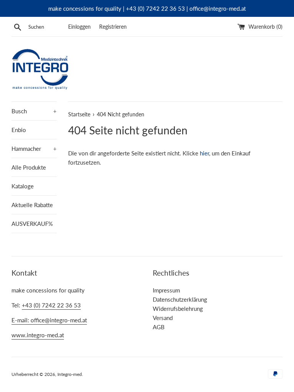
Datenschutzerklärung (180, 299)
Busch (34, 111)
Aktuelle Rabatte (32, 204)
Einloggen (79, 27)
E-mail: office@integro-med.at (49, 320)
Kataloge (22, 186)
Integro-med (69, 374)
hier (204, 153)
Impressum (166, 290)
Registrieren (113, 27)
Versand (163, 317)
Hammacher (34, 148)
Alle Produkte (28, 167)
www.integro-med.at (37, 335)
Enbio (18, 129)
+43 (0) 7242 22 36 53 (51, 305)
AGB (159, 326)
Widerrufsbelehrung (178, 308)
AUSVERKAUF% (32, 223)
